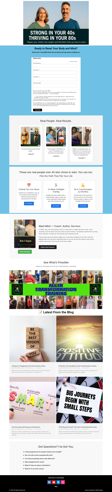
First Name (36, 70)
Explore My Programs (48, 247)
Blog (32, 367)
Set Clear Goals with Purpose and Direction (26, 427)
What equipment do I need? (34, 462)
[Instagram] (63, 482)
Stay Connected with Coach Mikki (41, 90)
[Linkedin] (58, 482)
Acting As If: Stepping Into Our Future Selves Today (28, 366)
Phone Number (37, 83)
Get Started (29, 203)
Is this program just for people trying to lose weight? (43, 452)
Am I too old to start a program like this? (39, 455)
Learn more (36, 105)
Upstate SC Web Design (96, 490)
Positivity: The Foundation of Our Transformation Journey (77, 366)
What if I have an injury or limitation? (37, 465)
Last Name (36, 76)
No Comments (38, 367)
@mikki (15, 367)
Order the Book (25, 252)
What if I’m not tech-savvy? (34, 469)
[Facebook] (49, 482)
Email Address (37, 63)
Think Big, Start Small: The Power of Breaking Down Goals (78, 427)
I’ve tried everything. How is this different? (40, 458)
